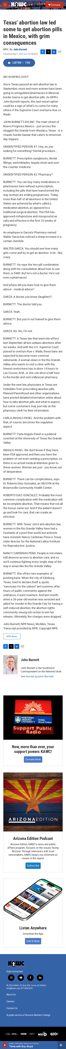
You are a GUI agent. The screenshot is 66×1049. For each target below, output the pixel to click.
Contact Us (11, 1008)
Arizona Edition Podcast (33, 838)
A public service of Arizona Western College (28, 1015)
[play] (5, 1045)
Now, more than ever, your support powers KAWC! (33, 749)
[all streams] (62, 1045)
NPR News (12, 636)
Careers (10, 1001)
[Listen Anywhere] (33, 900)
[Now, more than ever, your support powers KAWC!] (33, 717)
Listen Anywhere (32, 928)
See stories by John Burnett (37, 676)
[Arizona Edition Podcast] (33, 802)
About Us (11, 994)
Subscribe (33, 865)
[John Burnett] (10, 664)
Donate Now (33, 759)
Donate (55, 4)
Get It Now (33, 941)
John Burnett (20, 49)
